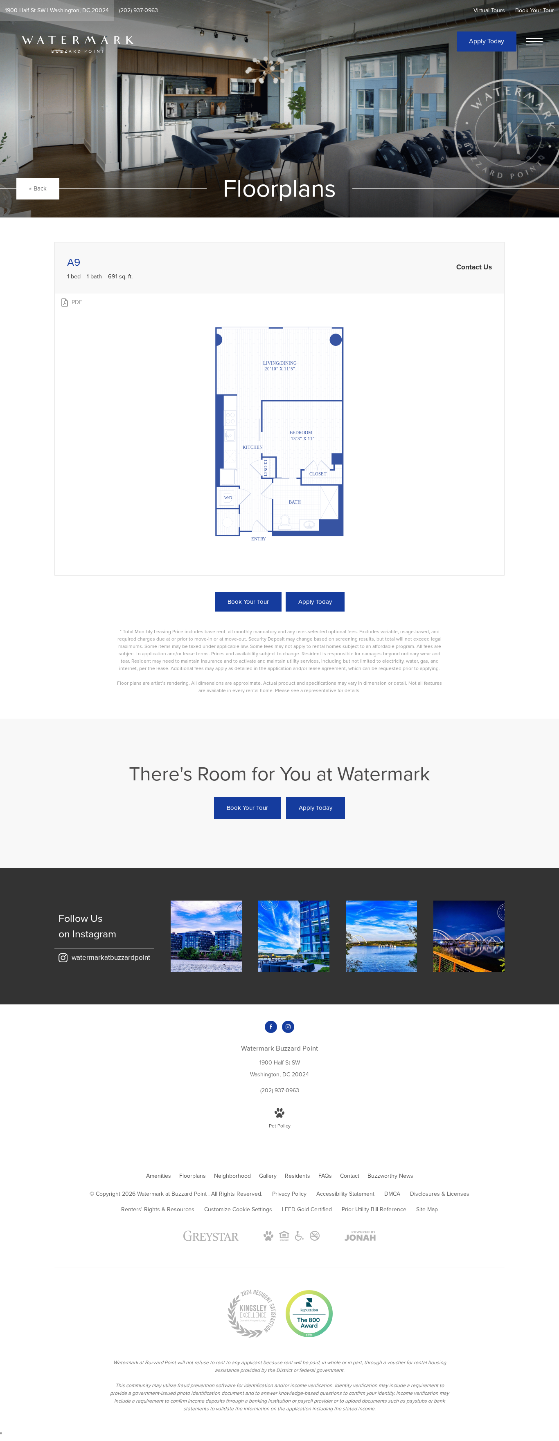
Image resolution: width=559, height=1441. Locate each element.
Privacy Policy (289, 1193)
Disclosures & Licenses (439, 1193)
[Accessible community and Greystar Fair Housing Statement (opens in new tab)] (299, 1238)
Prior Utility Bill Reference (374, 1209)
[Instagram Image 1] (206, 936)
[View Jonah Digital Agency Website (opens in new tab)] (360, 1237)
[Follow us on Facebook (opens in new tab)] (271, 1027)
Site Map (427, 1209)
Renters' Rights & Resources (157, 1209)
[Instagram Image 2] (293, 936)
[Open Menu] (534, 41)
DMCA (392, 1193)
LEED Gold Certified (307, 1209)
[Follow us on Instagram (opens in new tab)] (288, 1027)
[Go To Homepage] (77, 43)
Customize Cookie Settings (238, 1209)
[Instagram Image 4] (469, 936)
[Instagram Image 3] (381, 936)
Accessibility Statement (345, 1193)
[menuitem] (158, 1176)
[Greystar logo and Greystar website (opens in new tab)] (211, 1240)
